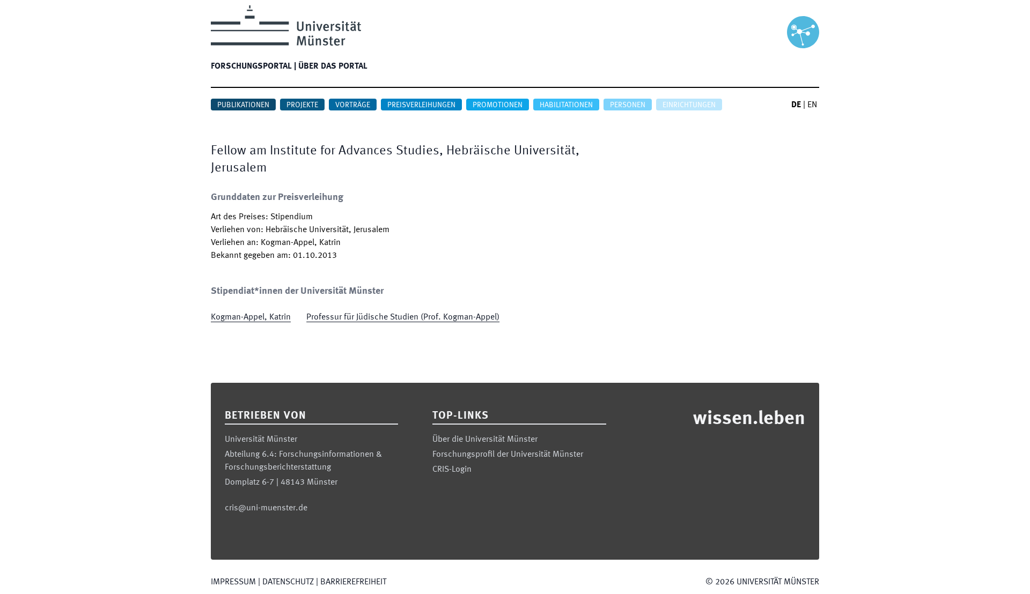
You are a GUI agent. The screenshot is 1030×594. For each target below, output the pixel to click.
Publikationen (243, 105)
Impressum (233, 582)
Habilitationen (566, 105)
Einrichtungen (689, 105)
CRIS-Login (452, 469)
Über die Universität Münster (485, 439)
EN (812, 105)
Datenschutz (288, 582)
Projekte (302, 105)
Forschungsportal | (253, 66)
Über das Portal (332, 66)
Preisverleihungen (421, 105)
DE (796, 105)
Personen (627, 105)
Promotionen (498, 105)
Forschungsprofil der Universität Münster (507, 454)
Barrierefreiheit (353, 582)
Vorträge (352, 105)
